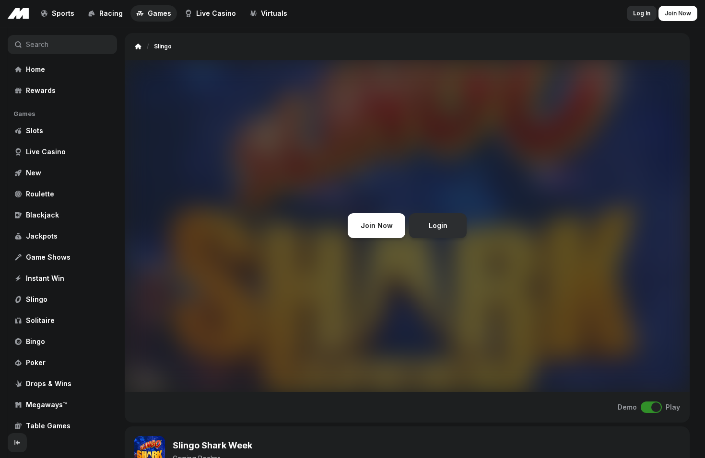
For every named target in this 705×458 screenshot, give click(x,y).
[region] (62, 230)
